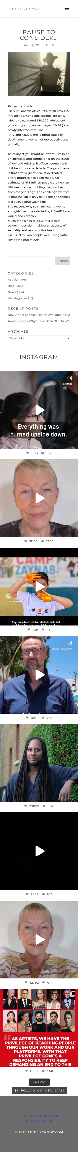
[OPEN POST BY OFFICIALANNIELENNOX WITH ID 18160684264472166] (39, 586)
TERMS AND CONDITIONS (39, 1116)
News (12, 292)
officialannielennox (38, 375)
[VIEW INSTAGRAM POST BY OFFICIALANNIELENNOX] (74, 443)
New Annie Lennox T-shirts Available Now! (39, 314)
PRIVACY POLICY (39, 1120)
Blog (51, 45)
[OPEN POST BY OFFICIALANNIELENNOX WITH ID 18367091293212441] (39, 939)
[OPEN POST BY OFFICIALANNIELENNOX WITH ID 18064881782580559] (39, 851)
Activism (14, 279)
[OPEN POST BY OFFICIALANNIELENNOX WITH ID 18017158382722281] (39, 410)
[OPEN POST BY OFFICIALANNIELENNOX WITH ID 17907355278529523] (39, 498)
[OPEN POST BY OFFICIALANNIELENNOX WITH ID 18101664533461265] (39, 763)
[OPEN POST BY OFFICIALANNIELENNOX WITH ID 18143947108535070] (39, 1028)
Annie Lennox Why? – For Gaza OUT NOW (38, 321)
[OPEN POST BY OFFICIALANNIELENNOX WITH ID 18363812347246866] (39, 675)
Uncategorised (18, 298)
